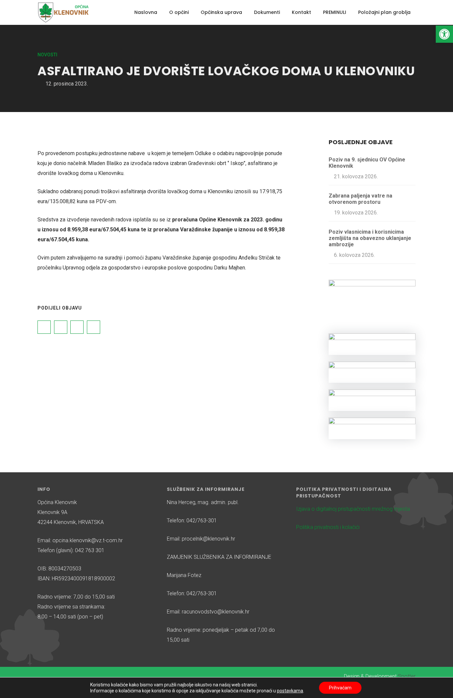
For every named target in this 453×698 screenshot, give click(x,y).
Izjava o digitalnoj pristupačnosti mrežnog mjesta (353, 509)
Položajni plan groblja (384, 12)
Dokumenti (267, 12)
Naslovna (145, 12)
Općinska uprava (221, 12)
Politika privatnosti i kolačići (327, 527)
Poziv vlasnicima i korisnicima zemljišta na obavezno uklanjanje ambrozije (370, 238)
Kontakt (301, 12)
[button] (444, 34)
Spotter (407, 676)
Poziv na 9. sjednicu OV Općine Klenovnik (367, 162)
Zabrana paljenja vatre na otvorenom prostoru (360, 199)
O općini (179, 12)
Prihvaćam (340, 687)
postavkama (290, 690)
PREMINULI (334, 12)
